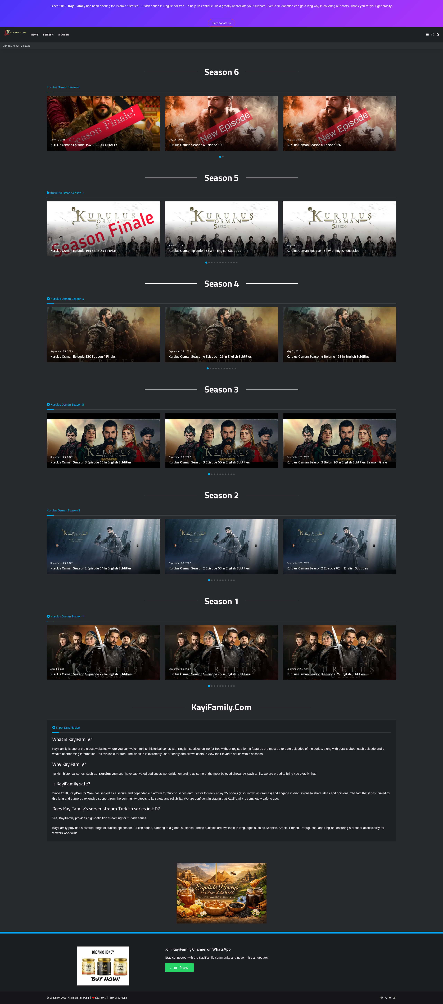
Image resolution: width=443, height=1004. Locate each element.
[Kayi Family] (16, 33)
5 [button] (217, 262)
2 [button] (223, 156)
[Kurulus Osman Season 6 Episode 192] (339, 123)
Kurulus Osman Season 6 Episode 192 (314, 144)
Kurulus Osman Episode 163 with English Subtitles (205, 250)
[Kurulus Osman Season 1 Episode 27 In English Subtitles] (103, 652)
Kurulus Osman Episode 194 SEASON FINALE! (83, 144)
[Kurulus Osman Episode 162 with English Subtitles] (339, 228)
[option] (103, 123)
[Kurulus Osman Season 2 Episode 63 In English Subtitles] (221, 546)
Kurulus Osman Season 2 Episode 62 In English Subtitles (327, 568)
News (34, 34)
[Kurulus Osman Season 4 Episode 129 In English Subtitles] (221, 334)
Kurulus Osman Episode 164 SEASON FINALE (83, 250)
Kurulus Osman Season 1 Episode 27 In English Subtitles (91, 674)
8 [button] (225, 262)
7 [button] (223, 262)
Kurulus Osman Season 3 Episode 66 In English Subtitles (91, 462)
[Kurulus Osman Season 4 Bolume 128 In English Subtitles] (339, 334)
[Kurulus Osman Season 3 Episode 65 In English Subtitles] (221, 440)
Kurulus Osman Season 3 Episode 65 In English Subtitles (209, 462)
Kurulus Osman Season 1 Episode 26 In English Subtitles (209, 674)
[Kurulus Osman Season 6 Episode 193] (221, 123)
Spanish (63, 34)
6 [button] (220, 262)
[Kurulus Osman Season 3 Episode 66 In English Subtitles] (103, 440)
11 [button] (234, 262)
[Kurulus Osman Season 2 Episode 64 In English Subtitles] (103, 546)
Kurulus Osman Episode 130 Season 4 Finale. (83, 356)
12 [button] (236, 262)
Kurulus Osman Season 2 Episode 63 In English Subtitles (209, 568)
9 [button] (228, 262)
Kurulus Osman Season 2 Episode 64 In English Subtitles (91, 568)
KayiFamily (100, 997)
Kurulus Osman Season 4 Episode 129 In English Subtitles (210, 356)
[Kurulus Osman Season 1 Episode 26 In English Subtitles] (221, 652)
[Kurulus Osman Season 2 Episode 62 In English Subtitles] (339, 546)
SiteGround (121, 997)
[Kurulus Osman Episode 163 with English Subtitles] (221, 228)
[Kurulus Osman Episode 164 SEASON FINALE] (103, 228)
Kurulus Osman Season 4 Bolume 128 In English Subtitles (328, 356)
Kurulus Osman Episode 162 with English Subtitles (323, 250)
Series (47, 34)
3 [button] (212, 262)
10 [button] (231, 262)
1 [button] (220, 157)
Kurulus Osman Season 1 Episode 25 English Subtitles (326, 674)
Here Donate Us (222, 22)
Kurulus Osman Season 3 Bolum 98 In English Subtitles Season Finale (337, 462)
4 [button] (214, 262)
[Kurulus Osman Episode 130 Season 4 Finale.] (103, 334)
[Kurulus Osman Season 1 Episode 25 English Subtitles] (339, 652)
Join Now (179, 967)
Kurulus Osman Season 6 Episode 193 (196, 144)
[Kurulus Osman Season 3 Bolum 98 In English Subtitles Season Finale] (339, 440)
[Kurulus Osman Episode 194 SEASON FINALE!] (103, 123)
